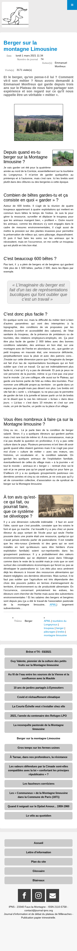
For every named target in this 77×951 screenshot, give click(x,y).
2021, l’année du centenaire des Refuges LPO (38, 715)
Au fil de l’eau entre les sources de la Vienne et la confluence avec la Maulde (38, 676)
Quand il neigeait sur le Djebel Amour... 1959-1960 (38, 806)
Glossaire (39, 870)
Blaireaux (38, 880)
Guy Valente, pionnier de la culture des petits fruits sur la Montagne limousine (38, 663)
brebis (60, 631)
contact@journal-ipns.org (38, 910)
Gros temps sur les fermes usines (39, 747)
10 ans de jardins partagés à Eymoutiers (39, 687)
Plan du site (38, 861)
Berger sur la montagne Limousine (38, 738)
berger (60, 628)
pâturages (49, 631)
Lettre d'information (38, 852)
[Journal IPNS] (15, 7)
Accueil (38, 842)
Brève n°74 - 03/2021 (38, 651)
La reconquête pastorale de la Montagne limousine (38, 727)
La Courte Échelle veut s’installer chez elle (38, 706)
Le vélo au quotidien (38, 815)
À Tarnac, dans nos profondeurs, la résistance (38, 757)
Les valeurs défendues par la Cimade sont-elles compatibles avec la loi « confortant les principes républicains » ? (38, 770)
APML (53, 604)
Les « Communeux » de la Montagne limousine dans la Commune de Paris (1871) (38, 794)
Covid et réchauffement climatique (38, 697)
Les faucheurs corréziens (38, 783)
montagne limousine (55, 635)
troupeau (49, 628)
